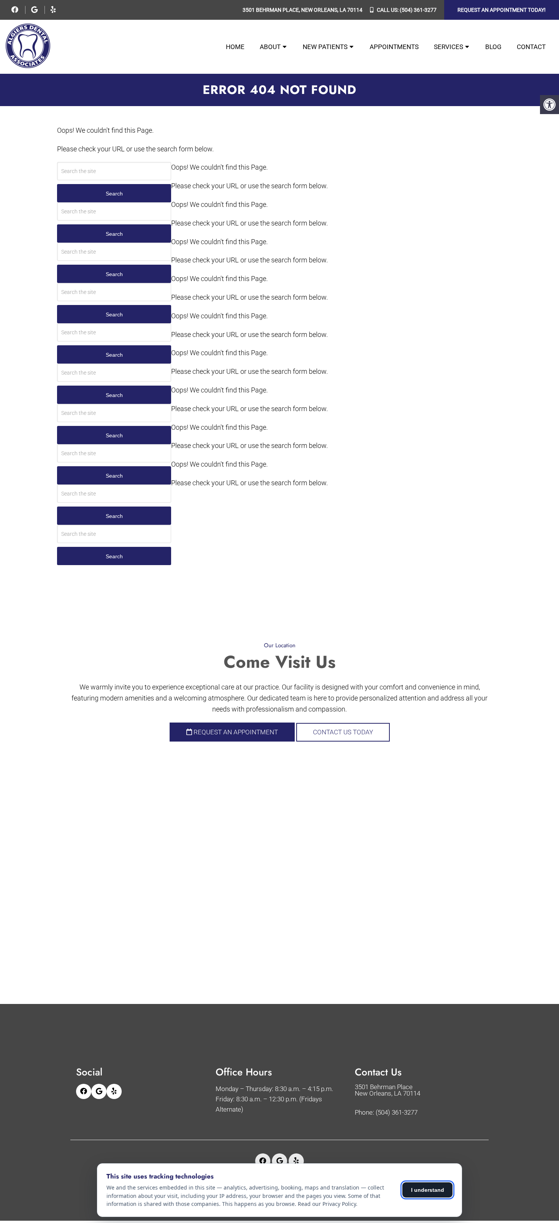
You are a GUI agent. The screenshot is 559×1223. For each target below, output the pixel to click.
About (270, 47)
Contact (531, 47)
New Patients (325, 47)
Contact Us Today (343, 732)
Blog (493, 47)
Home (235, 47)
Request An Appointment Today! (501, 10)
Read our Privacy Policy (327, 1203)
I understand (427, 1190)
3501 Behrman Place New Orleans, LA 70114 (387, 1090)
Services (448, 47)
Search (114, 194)
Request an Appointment (235, 732)
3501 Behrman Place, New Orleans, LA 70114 (302, 10)
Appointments (394, 47)
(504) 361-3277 (418, 10)
